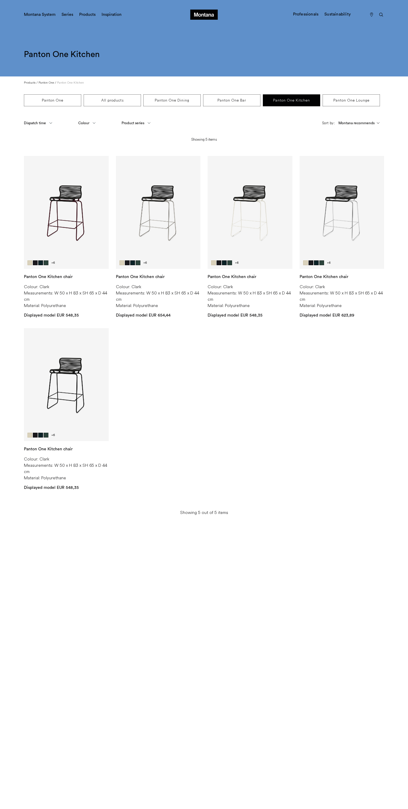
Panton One (46, 83)
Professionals (306, 14)
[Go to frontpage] (204, 15)
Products (30, 83)
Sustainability (337, 14)
